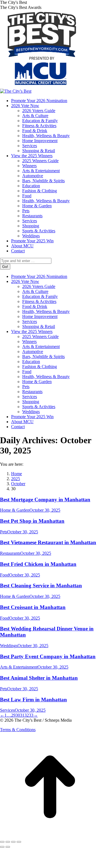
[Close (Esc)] (2, 842)
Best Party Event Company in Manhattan (48, 656)
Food (4, 575)
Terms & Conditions (18, 729)
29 (13, 715)
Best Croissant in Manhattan (33, 607)
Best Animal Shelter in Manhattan (39, 678)
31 (22, 715)
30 (18, 715)
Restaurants (10, 553)
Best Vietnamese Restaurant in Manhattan (48, 542)
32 (26, 715)
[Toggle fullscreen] (13, 842)
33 (31, 715)
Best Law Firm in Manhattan (33, 699)
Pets (3, 531)
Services (7, 710)
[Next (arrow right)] (8, 847)
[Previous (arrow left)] (2, 847)
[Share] (8, 842)
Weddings (9, 645)
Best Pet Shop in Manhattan (32, 521)
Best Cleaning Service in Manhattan (41, 585)
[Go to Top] (50, 835)
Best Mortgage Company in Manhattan (45, 499)
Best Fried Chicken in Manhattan (38, 564)
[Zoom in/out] (19, 842)
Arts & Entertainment (19, 667)
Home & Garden (14, 510)
